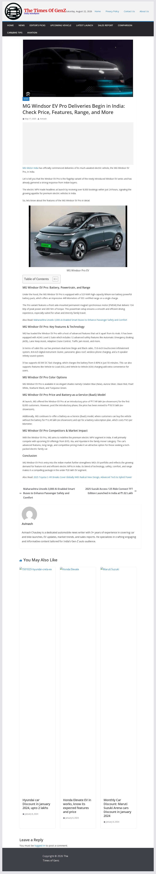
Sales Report (105, 25)
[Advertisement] (78, 143)
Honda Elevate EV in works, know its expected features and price (77, 806)
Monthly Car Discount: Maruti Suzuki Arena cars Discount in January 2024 (117, 808)
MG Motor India (30, 168)
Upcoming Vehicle (60, 25)
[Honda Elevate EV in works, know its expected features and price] (78, 569)
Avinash (43, 118)
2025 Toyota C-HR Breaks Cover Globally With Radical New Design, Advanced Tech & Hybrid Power (83, 477)
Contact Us (129, 11)
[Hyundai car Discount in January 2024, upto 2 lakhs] (37, 569)
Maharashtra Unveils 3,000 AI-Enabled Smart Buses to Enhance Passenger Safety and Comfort (80, 319)
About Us (144, 11)
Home (98, 11)
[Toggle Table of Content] (53, 279)
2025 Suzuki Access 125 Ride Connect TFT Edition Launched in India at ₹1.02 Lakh (109, 491)
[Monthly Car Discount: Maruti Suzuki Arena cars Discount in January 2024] (118, 569)
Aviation (32, 32)
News (22, 25)
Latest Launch (84, 25)
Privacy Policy (112, 11)
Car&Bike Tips (14, 32)
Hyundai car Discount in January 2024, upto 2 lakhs (36, 804)
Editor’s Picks (37, 25)
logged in (39, 845)
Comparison (125, 25)
